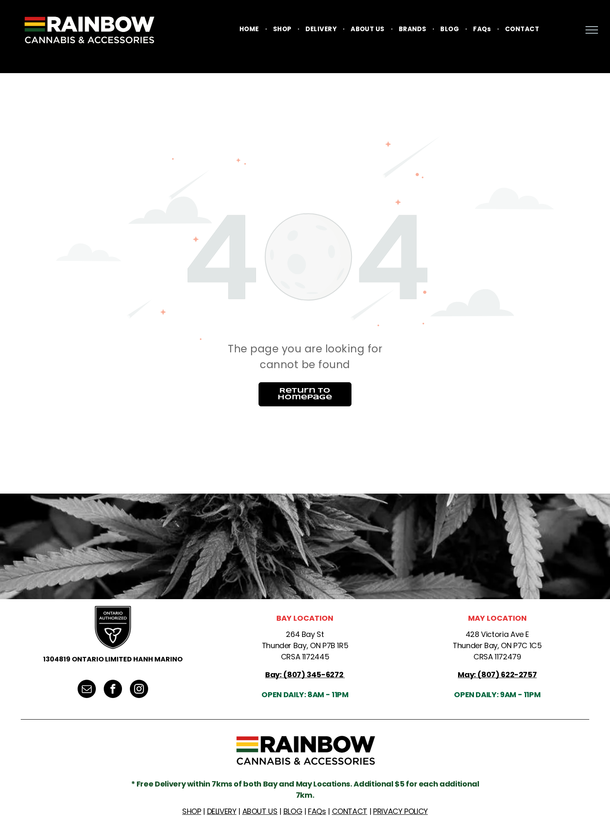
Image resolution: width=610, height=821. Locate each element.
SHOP (191, 811)
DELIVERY (222, 811)
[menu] (592, 30)
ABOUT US (260, 811)
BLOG (293, 811)
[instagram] (139, 690)
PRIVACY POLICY (400, 811)
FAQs (317, 811)
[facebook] (113, 690)
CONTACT (349, 811)
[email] (87, 690)
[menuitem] (250, 29)
